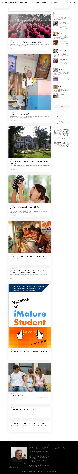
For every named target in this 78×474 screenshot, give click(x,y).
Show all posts (36, 9)
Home (21, 2)
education (12, 112)
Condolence (60, 86)
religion (62, 138)
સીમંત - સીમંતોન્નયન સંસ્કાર (62, 14)
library (60, 129)
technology (64, 143)
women (67, 145)
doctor (64, 117)
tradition (61, 144)
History (31, 2)
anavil (64, 109)
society (57, 142)
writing (57, 146)
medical (60, 131)
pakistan (63, 134)
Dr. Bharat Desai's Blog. (37, 471)
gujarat (55, 123)
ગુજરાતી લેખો (56, 2)
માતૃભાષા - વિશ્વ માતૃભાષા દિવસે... (20, 114)
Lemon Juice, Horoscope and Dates (23, 409)
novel (69, 133)
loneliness (58, 130)
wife (63, 145)
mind (55, 132)
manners (67, 130)
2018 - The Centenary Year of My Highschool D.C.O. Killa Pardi (29, 162)
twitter (68, 144)
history (63, 124)
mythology (55, 133)
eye (62, 119)
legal (57, 129)
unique (54, 145)
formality (55, 122)
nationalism (59, 133)
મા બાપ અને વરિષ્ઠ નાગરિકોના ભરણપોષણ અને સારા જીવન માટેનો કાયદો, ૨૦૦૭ (63, 23)
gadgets (65, 122)
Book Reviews (45, 2)
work (54, 146)
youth (61, 146)
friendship (60, 122)
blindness (12, 268)
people (66, 135)
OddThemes (53, 471)
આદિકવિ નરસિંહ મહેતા (61, 69)
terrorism (55, 144)
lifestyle (67, 129)
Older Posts (46, 438)
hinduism (59, 124)
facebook (62, 120)
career (11, 421)
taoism (60, 143)
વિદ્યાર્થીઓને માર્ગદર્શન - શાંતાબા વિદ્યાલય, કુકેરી (25, 42)
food (69, 121)
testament (58, 144)
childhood (12, 159)
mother (62, 132)
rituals (63, 139)
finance (63, 121)
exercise (55, 119)
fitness (66, 121)
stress (55, 143)
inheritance (56, 127)
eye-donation (58, 120)
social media (67, 140)
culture (55, 116)
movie (65, 132)
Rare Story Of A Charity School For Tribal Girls (28, 256)
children (12, 40)
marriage (55, 131)
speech (62, 142)
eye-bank (65, 119)
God (68, 122)
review (59, 139)
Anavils (26, 2)
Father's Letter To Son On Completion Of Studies (28, 423)
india (69, 126)
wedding (60, 145)
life (63, 129)
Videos (50, 2)
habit (59, 123)
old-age (55, 134)
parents (66, 134)
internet (65, 127)
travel (64, 144)
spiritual (67, 142)
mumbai (68, 132)
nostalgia (66, 133)
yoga (59, 146)
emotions (56, 118)
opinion (60, 134)
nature (63, 133)
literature (55, 130)
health (68, 123)
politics (64, 136)
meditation (64, 131)
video (57, 145)
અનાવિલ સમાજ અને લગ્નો (62, 41)
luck (64, 130)
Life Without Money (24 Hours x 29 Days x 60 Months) (27, 208)
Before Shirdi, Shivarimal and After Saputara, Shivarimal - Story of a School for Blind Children (28, 271)
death (68, 116)
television (68, 143)
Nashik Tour (60, 77)
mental (68, 131)
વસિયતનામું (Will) (61, 33)
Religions (37, 2)
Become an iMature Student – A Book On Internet (28, 352)
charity (11, 254)
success (57, 143)
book (11, 349)
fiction (60, 121)
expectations (59, 119)
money (58, 132)
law (55, 129)
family (67, 120)
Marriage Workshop (17, 395)
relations (56, 138)
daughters (64, 116)
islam (68, 127)
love (61, 130)
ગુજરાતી (65, 146)
